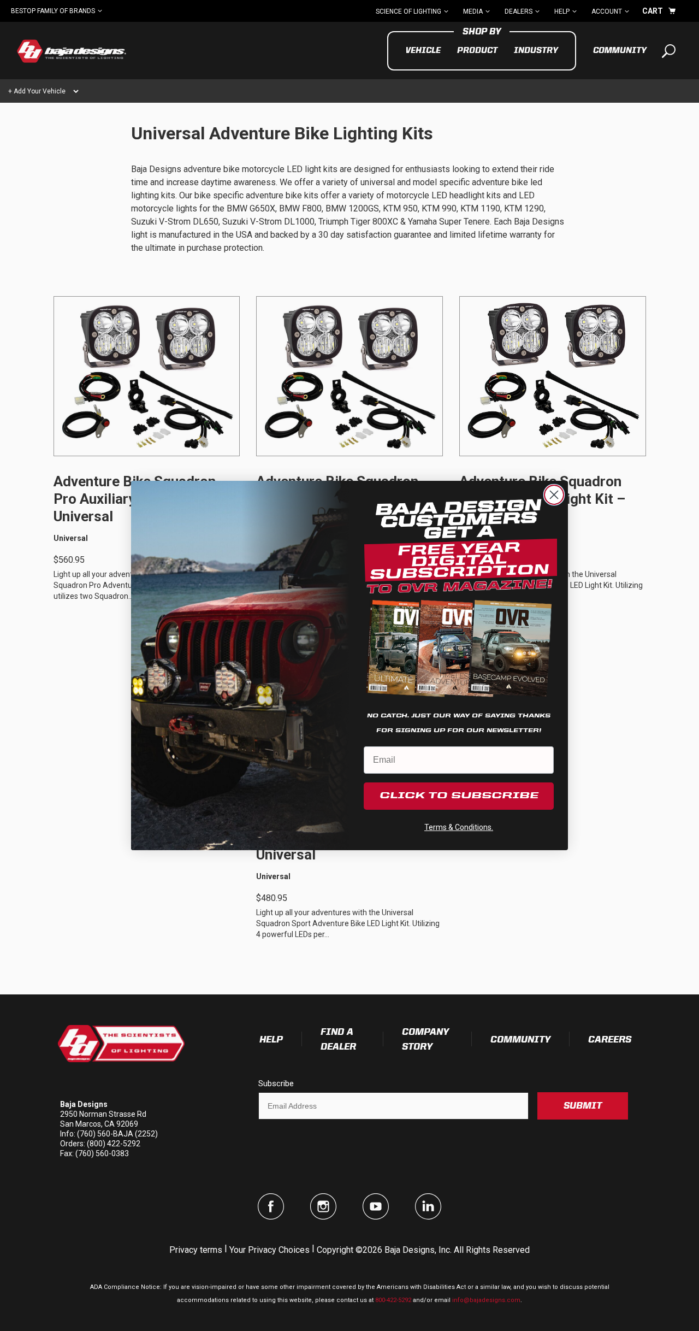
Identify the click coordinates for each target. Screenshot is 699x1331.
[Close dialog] (554, 494)
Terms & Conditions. (458, 827)
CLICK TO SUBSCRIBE (459, 796)
